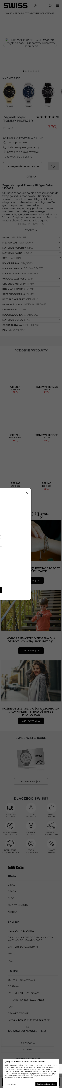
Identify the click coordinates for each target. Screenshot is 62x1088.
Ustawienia (11, 1084)
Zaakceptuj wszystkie (46, 1084)
